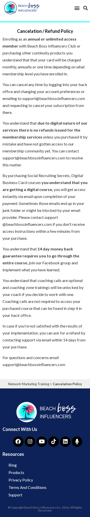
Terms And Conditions (27, 487)
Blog (12, 465)
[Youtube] (41, 441)
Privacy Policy (20, 479)
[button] (77, 8)
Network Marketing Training (28, 384)
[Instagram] (30, 441)
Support (15, 494)
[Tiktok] (53, 441)
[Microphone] (77, 441)
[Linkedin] (65, 441)
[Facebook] (18, 441)
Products (16, 472)
